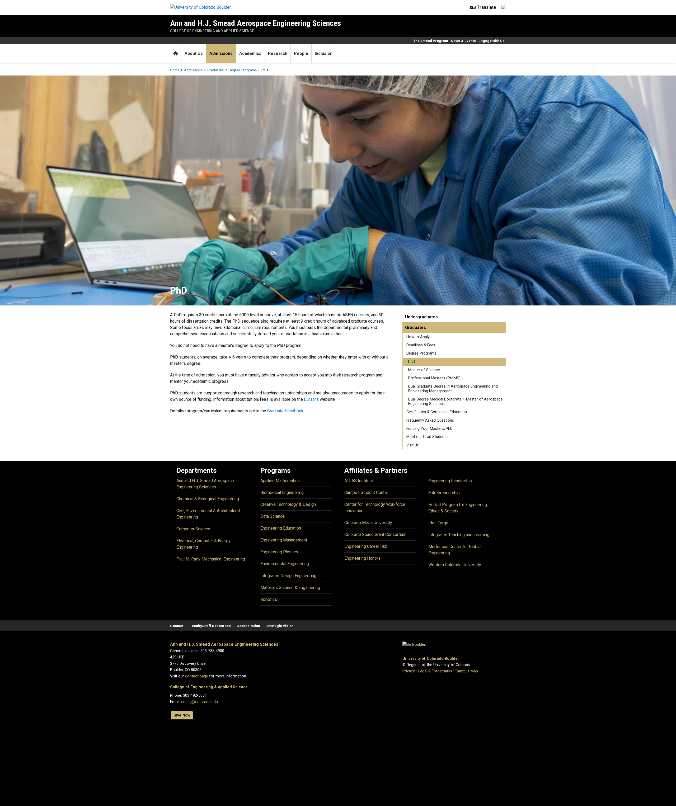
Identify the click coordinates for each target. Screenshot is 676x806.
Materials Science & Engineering (290, 587)
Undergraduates (421, 316)
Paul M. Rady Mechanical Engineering (210, 559)
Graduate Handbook (285, 410)
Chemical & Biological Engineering (207, 498)
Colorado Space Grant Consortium (375, 534)
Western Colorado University (454, 564)
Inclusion (323, 53)
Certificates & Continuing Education (436, 412)
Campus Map (467, 671)
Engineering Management (283, 540)
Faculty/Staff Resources (210, 626)
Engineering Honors (362, 558)
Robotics (268, 599)
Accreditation (248, 626)
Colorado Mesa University (368, 522)
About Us (194, 53)
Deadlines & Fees (420, 345)
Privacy (408, 671)
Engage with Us (491, 41)
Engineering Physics (279, 551)
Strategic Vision (280, 626)
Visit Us (412, 445)
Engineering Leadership (450, 480)
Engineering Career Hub (366, 546)
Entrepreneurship (444, 492)
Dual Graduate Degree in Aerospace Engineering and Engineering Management (453, 388)
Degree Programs (243, 70)
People (301, 53)
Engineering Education (280, 528)
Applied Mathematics (280, 480)
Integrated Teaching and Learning (458, 534)
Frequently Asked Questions (430, 420)
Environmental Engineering (284, 563)
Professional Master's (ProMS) (434, 378)
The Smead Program (430, 41)
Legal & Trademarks (435, 671)
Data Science (272, 516)
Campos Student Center (366, 492)
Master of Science (424, 370)
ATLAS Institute (358, 480)
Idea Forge (438, 522)
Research (277, 53)
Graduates (215, 70)
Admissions (221, 53)
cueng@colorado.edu (199, 702)
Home (174, 70)
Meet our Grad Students (427, 437)
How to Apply (418, 337)
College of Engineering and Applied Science (212, 31)
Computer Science (193, 528)
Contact (176, 626)
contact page (196, 676)
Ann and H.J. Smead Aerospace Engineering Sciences (255, 23)
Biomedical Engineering (282, 492)
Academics (250, 53)
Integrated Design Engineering (288, 575)
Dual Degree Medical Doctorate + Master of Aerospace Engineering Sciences (455, 401)
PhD (411, 362)
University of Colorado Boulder (430, 658)
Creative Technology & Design (288, 504)
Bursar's (311, 399)
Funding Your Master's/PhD (429, 428)
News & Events (463, 41)
